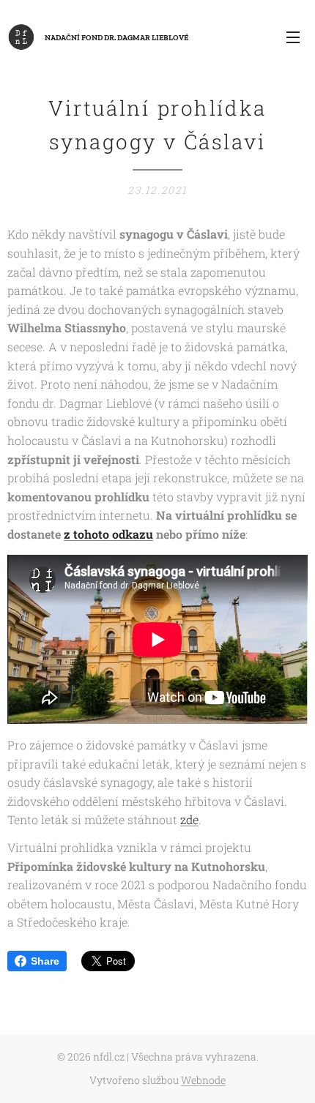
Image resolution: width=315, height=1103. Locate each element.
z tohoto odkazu (108, 534)
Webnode (203, 1080)
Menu (293, 36)
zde (189, 819)
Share (45, 961)
